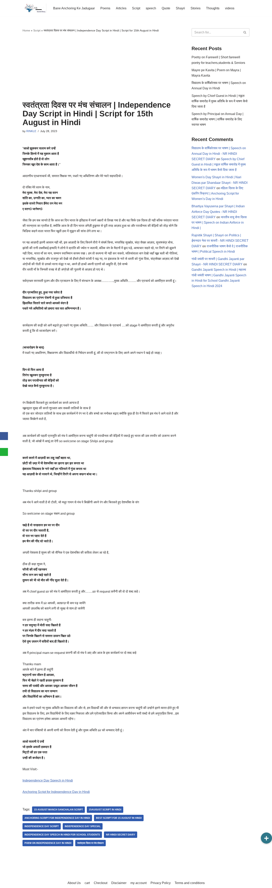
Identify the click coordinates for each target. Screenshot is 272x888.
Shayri (180, 8)
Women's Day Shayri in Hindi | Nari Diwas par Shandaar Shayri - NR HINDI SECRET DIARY (220, 182)
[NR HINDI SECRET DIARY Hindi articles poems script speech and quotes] (34, 8)
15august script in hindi (105, 809)
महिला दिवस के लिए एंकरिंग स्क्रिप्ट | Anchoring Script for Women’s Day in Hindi (217, 193)
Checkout (100, 883)
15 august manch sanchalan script (58, 809)
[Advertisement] (101, 66)
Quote (166, 8)
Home (26, 30)
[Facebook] (4, 436)
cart (87, 883)
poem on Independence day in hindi (47, 843)
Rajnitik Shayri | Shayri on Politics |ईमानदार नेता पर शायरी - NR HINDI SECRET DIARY (220, 241)
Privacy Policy (161, 883)
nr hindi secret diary (120, 834)
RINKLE (31, 131)
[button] (266, 838)
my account (138, 883)
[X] (4, 444)
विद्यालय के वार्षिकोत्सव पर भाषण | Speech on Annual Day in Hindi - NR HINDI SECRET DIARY (219, 153)
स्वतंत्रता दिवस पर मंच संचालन (90, 843)
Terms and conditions (190, 883)
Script (136, 8)
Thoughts (212, 8)
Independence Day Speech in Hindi (48, 780)
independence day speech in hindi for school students (62, 834)
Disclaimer (118, 883)
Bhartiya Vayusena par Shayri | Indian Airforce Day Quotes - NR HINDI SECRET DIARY (218, 211)
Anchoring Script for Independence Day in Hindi (56, 792)
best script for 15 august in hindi (119, 818)
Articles (121, 8)
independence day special (83, 826)
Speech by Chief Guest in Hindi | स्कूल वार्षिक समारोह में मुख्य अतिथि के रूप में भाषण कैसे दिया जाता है (220, 101)
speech (151, 8)
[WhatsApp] (4, 452)
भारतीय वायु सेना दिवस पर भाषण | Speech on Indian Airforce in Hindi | (219, 222)
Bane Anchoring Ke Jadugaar (74, 8)
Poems (105, 8)
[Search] (245, 32)
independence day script (41, 826)
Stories (196, 8)
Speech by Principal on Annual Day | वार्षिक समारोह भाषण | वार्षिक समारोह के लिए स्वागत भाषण (217, 119)
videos (229, 8)
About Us (74, 883)
